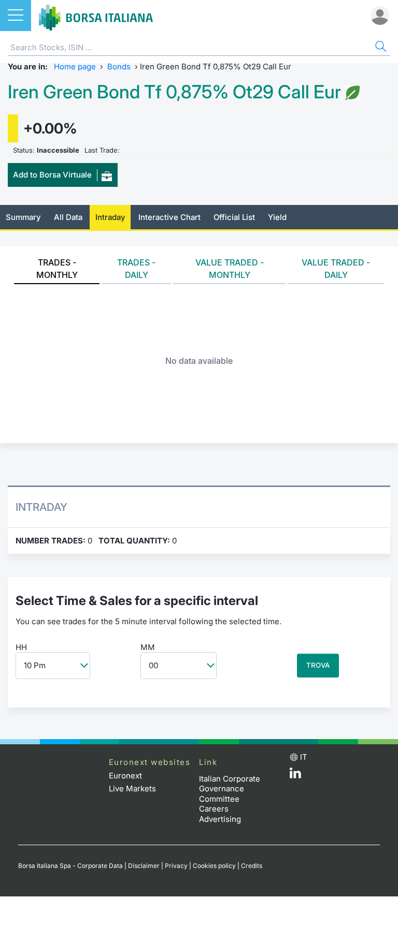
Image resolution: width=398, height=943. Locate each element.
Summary (23, 217)
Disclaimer (144, 866)
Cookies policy (214, 866)
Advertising (220, 819)
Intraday (110, 217)
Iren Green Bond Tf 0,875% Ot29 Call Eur (174, 92)
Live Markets (132, 788)
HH (21, 647)
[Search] (379, 48)
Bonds (119, 66)
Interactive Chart (169, 217)
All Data (68, 217)
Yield (277, 217)
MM (147, 647)
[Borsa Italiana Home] (96, 15)
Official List (234, 217)
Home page (75, 66)
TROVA (318, 665)
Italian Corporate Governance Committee (229, 789)
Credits (251, 866)
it (303, 757)
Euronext (125, 775)
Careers (214, 809)
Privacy (176, 866)
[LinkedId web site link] (295, 775)
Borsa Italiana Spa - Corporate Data (70, 866)
